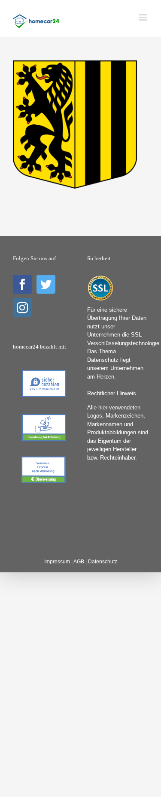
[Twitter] (45, 284)
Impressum (57, 562)
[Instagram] (22, 307)
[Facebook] (22, 284)
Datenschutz (102, 562)
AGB (78, 562)
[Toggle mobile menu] (143, 17)
